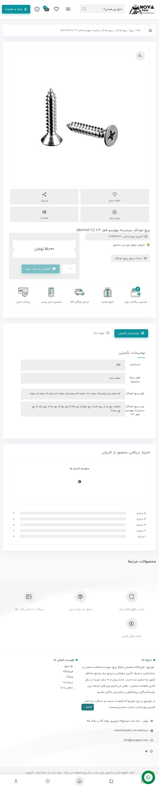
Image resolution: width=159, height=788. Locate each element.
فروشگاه (68, 671)
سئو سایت (55, 772)
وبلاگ (69, 677)
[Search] (84, 9)
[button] (140, 56)
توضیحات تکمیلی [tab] (128, 333)
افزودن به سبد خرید (37, 269)
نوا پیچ (69, 666)
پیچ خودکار (121, 30)
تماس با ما (66, 688)
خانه (138, 30)
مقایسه (44, 218)
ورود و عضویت (13, 9)
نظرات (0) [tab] (99, 333)
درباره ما (68, 682)
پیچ (132, 30)
